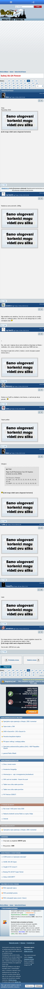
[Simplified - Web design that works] (31, 964)
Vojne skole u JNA (9, 726)
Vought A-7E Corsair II (10, 867)
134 (2, 675)
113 (32, 80)
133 (33, 85)
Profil (5, 185)
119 (17, 83)
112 (28, 80)
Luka (3, 524)
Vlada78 (9, 586)
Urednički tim (30, 943)
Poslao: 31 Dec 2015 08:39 (18, 409)
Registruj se (5, 188)
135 (2, 88)
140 (22, 88)
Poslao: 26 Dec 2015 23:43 (18, 97)
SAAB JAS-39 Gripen (10, 862)
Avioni (11, 71)
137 (10, 88)
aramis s (9, 306)
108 (13, 80)
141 (25, 88)
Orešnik (5, 819)
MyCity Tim (18, 982)
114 (36, 80)
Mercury (9, 386)
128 (14, 85)
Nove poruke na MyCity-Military (11, 717)
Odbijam (38, 986)
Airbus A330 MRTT (9, 877)
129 (18, 85)
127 (10, 85)
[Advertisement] (22, 46)
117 (9, 83)
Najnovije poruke (14, 943)
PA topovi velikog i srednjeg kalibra (14, 741)
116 (6, 83)
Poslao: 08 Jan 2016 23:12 (22, 628)
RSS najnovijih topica (10, 888)
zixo (7, 409)
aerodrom (9, 628)
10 (41, 589)
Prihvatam (29, 986)
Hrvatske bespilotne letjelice (12, 736)
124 (37, 83)
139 (18, 88)
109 (17, 80)
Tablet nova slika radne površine (13, 784)
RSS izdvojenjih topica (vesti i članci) (14, 898)
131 (25, 85)
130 (22, 85)
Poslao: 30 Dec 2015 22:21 (22, 330)
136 (6, 88)
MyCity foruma (13, 980)
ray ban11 (9, 195)
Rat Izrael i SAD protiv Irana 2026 (13, 809)
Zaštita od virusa (28, 951)
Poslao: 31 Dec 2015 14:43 (18, 453)
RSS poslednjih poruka (10, 893)
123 (33, 83)
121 (25, 83)
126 (6, 85)
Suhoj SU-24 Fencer (20, 71)
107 (9, 80)
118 (13, 83)
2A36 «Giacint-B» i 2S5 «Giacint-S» (14, 731)
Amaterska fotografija (10, 769)
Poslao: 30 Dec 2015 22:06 (22, 195)
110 (21, 80)
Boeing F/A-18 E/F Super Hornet (13, 872)
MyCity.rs (29, 949)
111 (25, 80)
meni (11, 2)
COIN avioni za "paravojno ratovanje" (14, 857)
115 (2, 83)
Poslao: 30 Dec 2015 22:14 (21, 306)
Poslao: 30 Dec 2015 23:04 (21, 386)
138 (14, 88)
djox (7, 97)
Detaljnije (32, 914)
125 (2, 85)
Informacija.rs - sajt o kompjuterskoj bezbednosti (18, 774)
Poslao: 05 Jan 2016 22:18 (14, 524)
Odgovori (7, 667)
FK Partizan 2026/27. (9, 794)
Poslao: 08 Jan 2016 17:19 (21, 586)
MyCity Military (4, 71)
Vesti (25, 949)
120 (21, 83)
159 (29, 88)
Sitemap (23, 943)
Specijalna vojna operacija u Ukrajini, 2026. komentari (19, 721)
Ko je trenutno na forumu (10, 908)
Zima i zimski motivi (9, 764)
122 (29, 83)
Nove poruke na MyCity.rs (9, 760)
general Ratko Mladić (9, 753)
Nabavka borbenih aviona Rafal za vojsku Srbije (18, 814)
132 (29, 85)
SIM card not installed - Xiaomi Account (15, 779)
